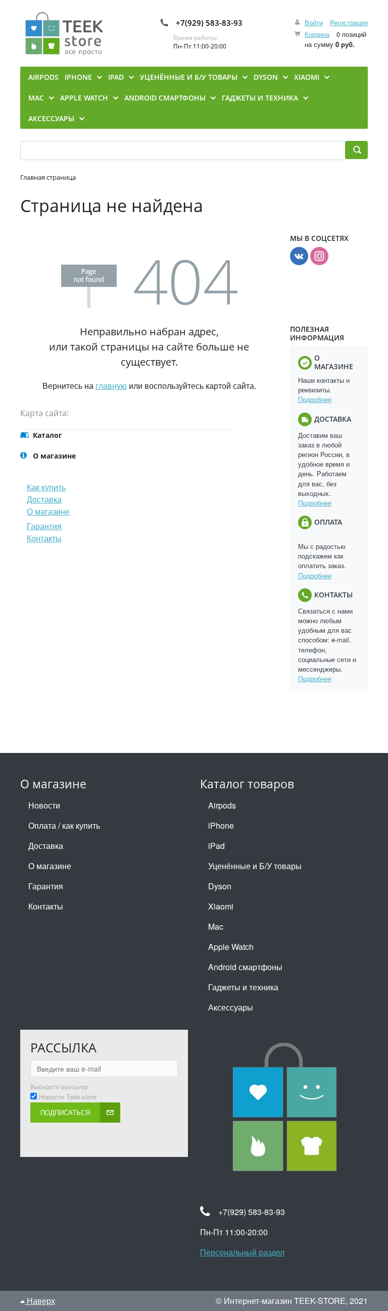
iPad (216, 845)
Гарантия (44, 526)
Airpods (222, 805)
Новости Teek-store (67, 1097)
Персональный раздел (242, 1252)
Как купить (46, 487)
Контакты (44, 538)
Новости (44, 805)
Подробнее (314, 399)
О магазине (48, 511)
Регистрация (349, 22)
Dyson (219, 886)
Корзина (317, 34)
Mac (215, 926)
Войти (314, 22)
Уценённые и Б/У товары (255, 866)
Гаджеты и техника (243, 987)
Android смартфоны (245, 967)
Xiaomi (220, 906)
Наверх (40, 1300)
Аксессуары (230, 1007)
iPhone (221, 825)
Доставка (44, 499)
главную (111, 385)
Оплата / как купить (64, 825)
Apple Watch (231, 946)
